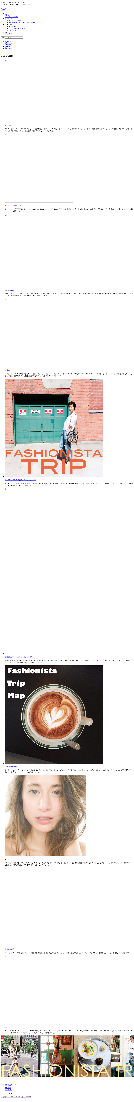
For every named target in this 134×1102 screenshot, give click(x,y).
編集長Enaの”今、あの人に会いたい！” (22, 22)
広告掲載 (8, 1088)
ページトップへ (6, 1093)
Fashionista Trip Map (11, 766)
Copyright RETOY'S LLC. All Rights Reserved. (16, 1097)
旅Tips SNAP (9, 125)
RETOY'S (4, 8)
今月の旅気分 (13, 26)
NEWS (7, 15)
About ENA (8, 1090)
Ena (6, 1027)
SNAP (7, 32)
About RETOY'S (10, 1084)
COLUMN (8, 34)
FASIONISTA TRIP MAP (17, 28)
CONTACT (8, 1086)
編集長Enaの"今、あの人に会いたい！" (18, 657)
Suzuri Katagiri (9, 290)
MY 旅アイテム (14, 30)
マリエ (7, 859)
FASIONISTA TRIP (11, 17)
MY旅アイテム (10, 370)
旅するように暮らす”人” (17, 20)
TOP (6, 13)
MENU (3, 10)
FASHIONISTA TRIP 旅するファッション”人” (20, 480)
